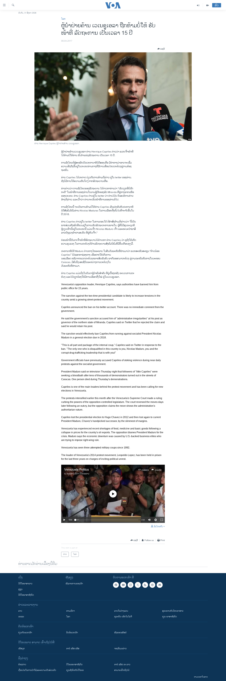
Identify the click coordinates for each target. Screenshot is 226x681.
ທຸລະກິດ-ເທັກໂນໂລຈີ (123, 616)
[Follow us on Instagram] (130, 585)
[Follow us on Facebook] (116, 585)
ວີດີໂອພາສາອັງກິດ (26, 595)
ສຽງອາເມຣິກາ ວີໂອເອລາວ (78, 473)
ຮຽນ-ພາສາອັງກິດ (169, 616)
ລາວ (20, 611)
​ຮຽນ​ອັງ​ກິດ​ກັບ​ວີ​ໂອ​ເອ (75, 670)
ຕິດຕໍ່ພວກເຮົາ (72, 632)
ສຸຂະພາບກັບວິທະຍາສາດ (172, 611)
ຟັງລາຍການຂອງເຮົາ (74, 583)
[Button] (161, 49)
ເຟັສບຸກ (21, 648)
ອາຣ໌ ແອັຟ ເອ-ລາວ (122, 664)
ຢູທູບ (20, 589)
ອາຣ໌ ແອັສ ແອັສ (72, 648)
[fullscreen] (162, 520)
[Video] (207, 5)
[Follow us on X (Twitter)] (138, 585)
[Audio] (198, 5)
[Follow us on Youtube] (123, 585)
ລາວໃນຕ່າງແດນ (121, 611)
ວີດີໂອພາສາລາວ (25, 583)
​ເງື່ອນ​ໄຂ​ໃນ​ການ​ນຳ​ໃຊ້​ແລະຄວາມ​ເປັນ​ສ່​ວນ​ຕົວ (37, 670)
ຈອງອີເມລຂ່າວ (120, 648)
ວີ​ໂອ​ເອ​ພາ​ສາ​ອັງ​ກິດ (74, 664)
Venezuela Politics (76, 469)
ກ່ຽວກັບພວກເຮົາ (25, 632)
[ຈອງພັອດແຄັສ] (160, 585)
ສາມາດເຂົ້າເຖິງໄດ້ (121, 670)
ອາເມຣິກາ (70, 611)
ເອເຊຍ (21, 616)
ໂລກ (63, 19)
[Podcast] (152, 585)
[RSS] (145, 585)
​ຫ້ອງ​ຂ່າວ (22, 664)
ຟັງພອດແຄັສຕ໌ (120, 632)
